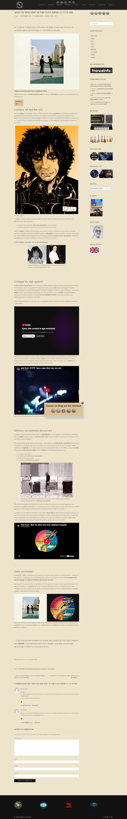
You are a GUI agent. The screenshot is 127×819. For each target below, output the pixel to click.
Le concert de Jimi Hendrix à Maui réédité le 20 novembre (64, 676)
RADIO (111, 4)
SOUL (92, 44)
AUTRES (93, 57)
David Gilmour (45, 434)
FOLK (92, 46)
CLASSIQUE (94, 52)
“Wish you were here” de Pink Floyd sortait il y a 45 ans (43, 12)
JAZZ (92, 41)
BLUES (92, 38)
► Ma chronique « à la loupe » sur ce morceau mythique (30, 242)
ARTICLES (42, 4)
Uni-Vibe (76, 448)
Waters (22, 113)
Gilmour (43, 358)
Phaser (44, 450)
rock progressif (51, 669)
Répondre (35, 705)
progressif (44, 669)
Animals (60, 292)
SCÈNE (84, 4)
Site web (16, 773)
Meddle (21, 437)
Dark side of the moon (41, 437)
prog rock (38, 669)
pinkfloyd (30, 669)
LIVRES (77, 4)
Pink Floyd (54, 94)
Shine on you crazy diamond (40, 225)
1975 (20, 669)
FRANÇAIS (93, 49)
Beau (92, 84)
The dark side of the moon (35, 94)
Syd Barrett (56, 113)
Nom (15, 759)
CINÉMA (93, 54)
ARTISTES (51, 4)
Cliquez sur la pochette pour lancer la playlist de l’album (30, 91)
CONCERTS (92, 4)
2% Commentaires (38, 16)
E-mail (15, 766)
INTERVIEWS (102, 4)
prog (34, 669)
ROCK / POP (53, 16)
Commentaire (18, 738)
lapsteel (25, 448)
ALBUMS (47, 16)
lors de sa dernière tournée (48, 295)
